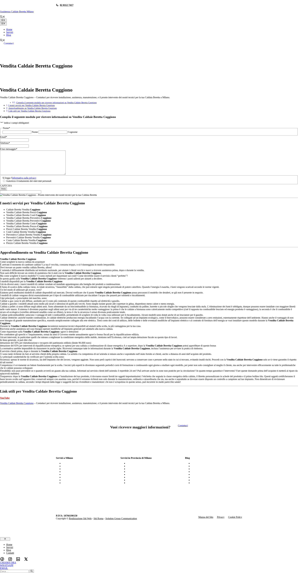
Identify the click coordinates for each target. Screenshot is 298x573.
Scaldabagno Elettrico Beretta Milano (80, 471)
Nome (35, 132)
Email (3, 137)
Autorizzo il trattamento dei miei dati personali (28, 181)
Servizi (9, 32)
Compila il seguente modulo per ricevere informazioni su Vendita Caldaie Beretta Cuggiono (56, 102)
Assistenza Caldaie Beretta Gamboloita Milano (149, 480)
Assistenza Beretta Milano (75, 468)
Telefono (5, 143)
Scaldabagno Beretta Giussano (142, 474)
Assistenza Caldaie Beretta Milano (17, 11)
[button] (2, 17)
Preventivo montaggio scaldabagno (208, 477)
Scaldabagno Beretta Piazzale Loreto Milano (148, 466)
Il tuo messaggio (8, 149)
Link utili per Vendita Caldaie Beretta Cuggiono (29, 111)
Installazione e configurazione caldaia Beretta (213, 482)
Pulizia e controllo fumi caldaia (206, 468)
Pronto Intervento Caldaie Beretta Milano (82, 463)
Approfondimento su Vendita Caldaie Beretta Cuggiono (32, 108)
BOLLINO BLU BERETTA (205, 463)
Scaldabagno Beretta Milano (76, 474)
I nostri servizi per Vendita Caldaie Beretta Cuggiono (31, 105)
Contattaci (9, 43)
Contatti (10, 553)
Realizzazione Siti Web (80, 518)
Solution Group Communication (121, 518)
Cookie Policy (235, 517)
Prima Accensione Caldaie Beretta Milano (82, 482)
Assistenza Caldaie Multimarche (207, 480)
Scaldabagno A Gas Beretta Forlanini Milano (149, 477)
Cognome (72, 132)
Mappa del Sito (205, 517)
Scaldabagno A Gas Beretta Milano (79, 477)
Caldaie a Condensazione (203, 471)
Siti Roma (98, 518)
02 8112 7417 (66, 5)
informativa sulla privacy (24, 178)
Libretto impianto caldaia (203, 474)
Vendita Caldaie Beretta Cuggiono (17, 403)
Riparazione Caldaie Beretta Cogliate (145, 468)
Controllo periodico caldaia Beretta (208, 466)
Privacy (220, 517)
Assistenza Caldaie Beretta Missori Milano (147, 463)
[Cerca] (31, 571)
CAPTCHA (6, 185)
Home (9, 29)
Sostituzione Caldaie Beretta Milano (79, 480)
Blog (8, 35)
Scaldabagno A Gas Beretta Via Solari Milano (149, 471)
